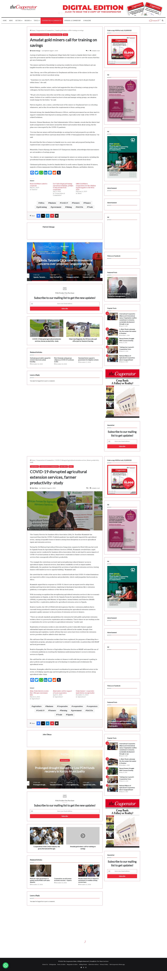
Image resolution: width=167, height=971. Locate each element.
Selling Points (83, 964)
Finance (88, 203)
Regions (27, 20)
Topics (36, 20)
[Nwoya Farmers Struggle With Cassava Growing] (112, 341)
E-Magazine (87, 20)
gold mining (42, 207)
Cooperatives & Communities (52, 20)
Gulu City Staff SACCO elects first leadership (65, 262)
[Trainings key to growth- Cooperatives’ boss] (112, 349)
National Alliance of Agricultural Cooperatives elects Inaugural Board (127, 358)
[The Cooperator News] (23, 7)
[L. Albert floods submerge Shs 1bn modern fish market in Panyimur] (112, 332)
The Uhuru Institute (103, 961)
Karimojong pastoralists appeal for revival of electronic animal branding (40, 359)
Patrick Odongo (35, 50)
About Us (45, 964)
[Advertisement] (65, 401)
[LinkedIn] (47, 216)
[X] (43, 216)
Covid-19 (64, 203)
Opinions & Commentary (72, 20)
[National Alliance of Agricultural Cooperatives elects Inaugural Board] (112, 358)
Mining (69, 207)
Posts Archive (61, 964)
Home (4, 20)
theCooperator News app (117, 964)
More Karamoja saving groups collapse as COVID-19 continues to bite (64, 359)
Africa (42, 203)
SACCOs (80, 207)
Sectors (18, 20)
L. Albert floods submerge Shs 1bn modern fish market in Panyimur (127, 331)
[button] (6, 965)
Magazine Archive (72, 964)
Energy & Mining (56, 34)
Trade (90, 207)
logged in (40, 381)
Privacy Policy (104, 964)
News (11, 20)
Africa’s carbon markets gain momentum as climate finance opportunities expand (119, 293)
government (56, 207)
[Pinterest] (52, 216)
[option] (65, 261)
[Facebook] (38, 216)
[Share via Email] (57, 216)
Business (52, 203)
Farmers (76, 203)
